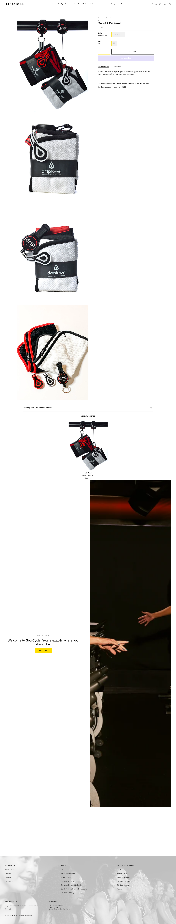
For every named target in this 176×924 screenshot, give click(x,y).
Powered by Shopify (25, 915)
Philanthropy (9, 881)
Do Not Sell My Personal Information (74, 889)
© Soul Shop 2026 (11, 915)
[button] (53, 4)
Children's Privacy (67, 893)
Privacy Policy (66, 877)
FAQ (62, 870)
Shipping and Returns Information (37, 408)
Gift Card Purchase (123, 881)
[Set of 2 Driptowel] (88, 445)
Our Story (8, 873)
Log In (119, 870)
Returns (119, 889)
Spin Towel (101, 21)
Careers (8, 877)
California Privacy (67, 881)
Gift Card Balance (123, 885)
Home (100, 18)
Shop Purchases (123, 873)
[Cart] (169, 4)
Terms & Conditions (68, 873)
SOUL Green (9, 870)
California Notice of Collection (71, 885)
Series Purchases (123, 877)
